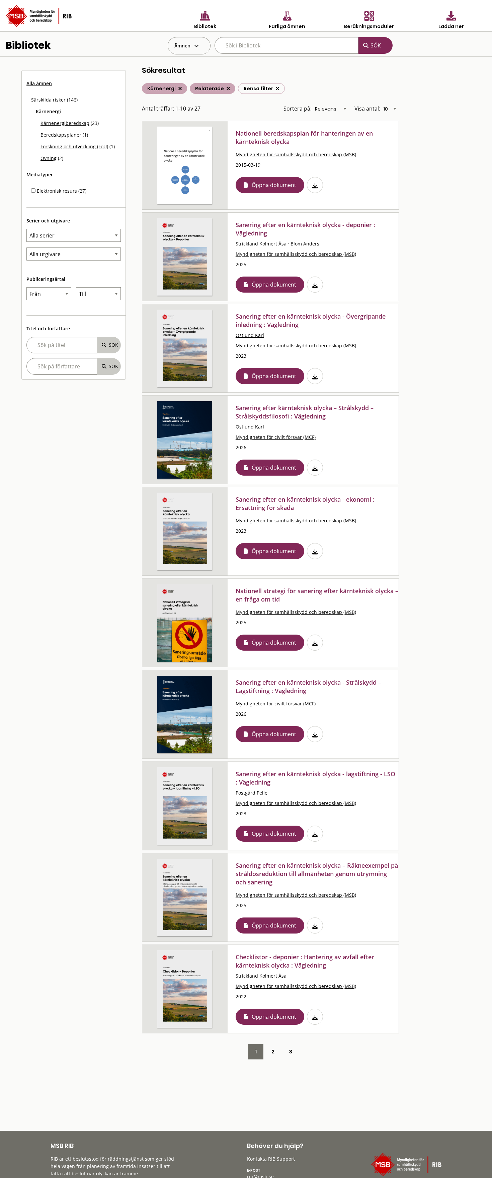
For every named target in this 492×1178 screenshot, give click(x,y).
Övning (48, 158)
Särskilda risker (48, 100)
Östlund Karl (250, 335)
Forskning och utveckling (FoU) (74, 146)
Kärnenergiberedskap (64, 123)
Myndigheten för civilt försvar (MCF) (276, 437)
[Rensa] (277, 88)
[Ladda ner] (315, 185)
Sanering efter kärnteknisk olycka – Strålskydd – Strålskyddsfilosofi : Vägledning (305, 412)
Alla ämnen (39, 83)
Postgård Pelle (251, 793)
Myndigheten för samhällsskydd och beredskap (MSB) (296, 154)
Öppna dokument (274, 185)
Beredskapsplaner (60, 135)
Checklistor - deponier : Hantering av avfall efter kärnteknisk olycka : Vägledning (305, 961)
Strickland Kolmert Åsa (261, 243)
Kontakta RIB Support (271, 1159)
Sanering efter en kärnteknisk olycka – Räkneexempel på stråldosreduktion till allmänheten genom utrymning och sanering (317, 873)
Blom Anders (305, 243)
